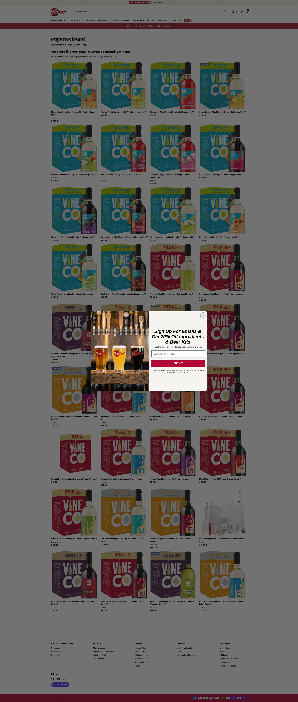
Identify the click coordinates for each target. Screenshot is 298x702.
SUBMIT (178, 363)
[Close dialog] (203, 315)
